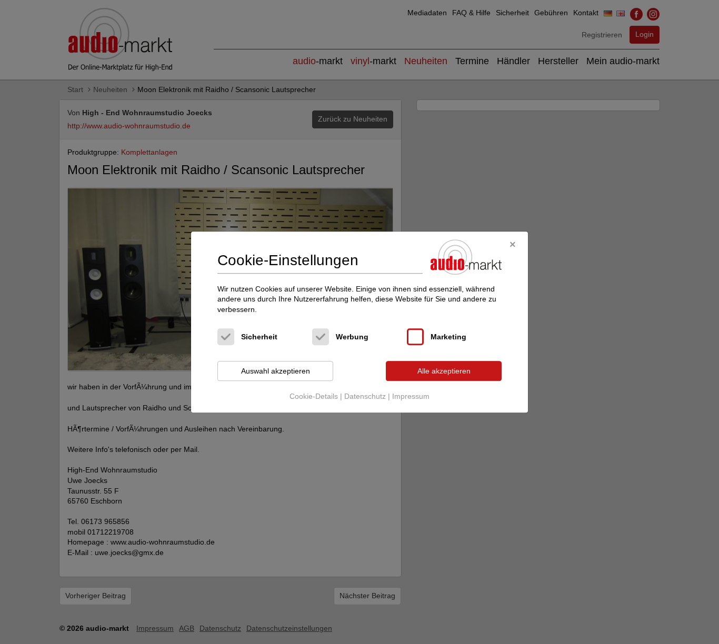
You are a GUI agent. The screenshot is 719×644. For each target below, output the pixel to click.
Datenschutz (365, 396)
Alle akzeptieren (444, 371)
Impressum (411, 396)
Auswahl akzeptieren (275, 371)
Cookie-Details (313, 396)
